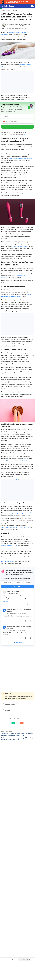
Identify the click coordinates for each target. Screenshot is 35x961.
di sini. (25, 135)
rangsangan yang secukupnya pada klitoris (20, 513)
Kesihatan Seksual (5, 10)
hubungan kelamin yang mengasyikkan (21, 158)
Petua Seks (15, 10)
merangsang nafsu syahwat (19, 246)
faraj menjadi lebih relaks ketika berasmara (20, 461)
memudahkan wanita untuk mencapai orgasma (15, 527)
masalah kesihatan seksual (9, 545)
